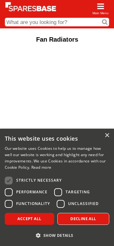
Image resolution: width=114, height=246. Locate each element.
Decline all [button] (83, 218)
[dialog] (57, 187)
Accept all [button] (29, 218)
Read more (41, 167)
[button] (57, 235)
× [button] (106, 135)
